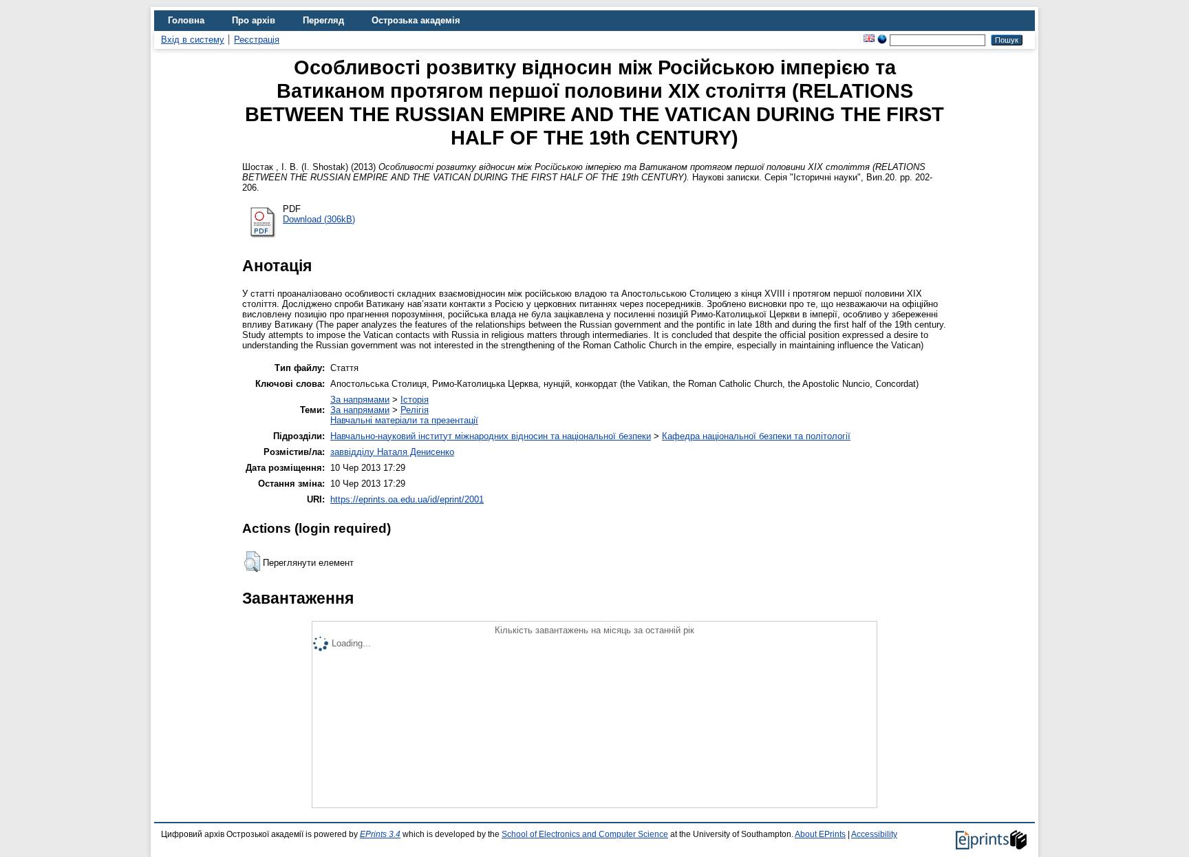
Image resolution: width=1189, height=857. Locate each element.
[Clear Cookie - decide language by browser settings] (882, 39)
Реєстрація (256, 39)
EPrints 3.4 (380, 834)
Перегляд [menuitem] (323, 20)
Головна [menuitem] (186, 20)
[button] (252, 561)
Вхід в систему (192, 39)
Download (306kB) (319, 219)
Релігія (414, 410)
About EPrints (820, 834)
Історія (414, 399)
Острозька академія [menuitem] (416, 20)
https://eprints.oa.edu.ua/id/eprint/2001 (407, 499)
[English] (869, 39)
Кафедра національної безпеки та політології (756, 436)
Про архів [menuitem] (253, 20)
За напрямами (359, 399)
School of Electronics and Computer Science (585, 834)
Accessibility (874, 834)
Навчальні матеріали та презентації (404, 420)
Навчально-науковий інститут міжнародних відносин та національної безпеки (490, 436)
